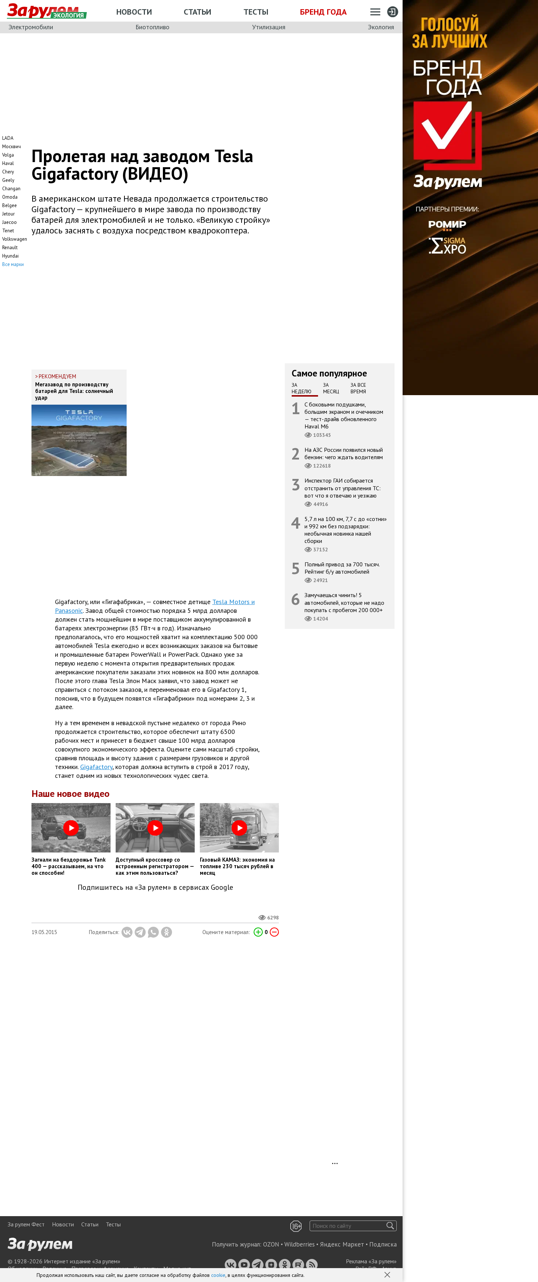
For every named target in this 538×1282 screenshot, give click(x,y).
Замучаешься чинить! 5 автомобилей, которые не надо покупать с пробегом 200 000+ (344, 602)
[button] (388, 1275)
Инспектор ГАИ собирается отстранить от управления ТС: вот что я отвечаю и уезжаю (343, 488)
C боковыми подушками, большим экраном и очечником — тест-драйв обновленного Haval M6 (344, 415)
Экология (381, 27)
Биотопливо (152, 27)
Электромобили (30, 27)
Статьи (197, 12)
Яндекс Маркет (342, 1244)
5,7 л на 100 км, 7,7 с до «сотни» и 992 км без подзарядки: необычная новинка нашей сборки (346, 529)
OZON (271, 1244)
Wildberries (299, 1244)
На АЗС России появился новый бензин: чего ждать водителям (344, 453)
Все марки (13, 264)
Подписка (383, 1244)
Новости (134, 12)
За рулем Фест (26, 1224)
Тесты (255, 12)
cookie (218, 1275)
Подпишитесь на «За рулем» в (155, 887)
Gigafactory (96, 766)
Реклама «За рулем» (371, 1261)
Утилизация (268, 27)
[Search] (390, 1226)
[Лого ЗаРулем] (42, 11)
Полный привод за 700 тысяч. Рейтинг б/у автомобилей (342, 568)
